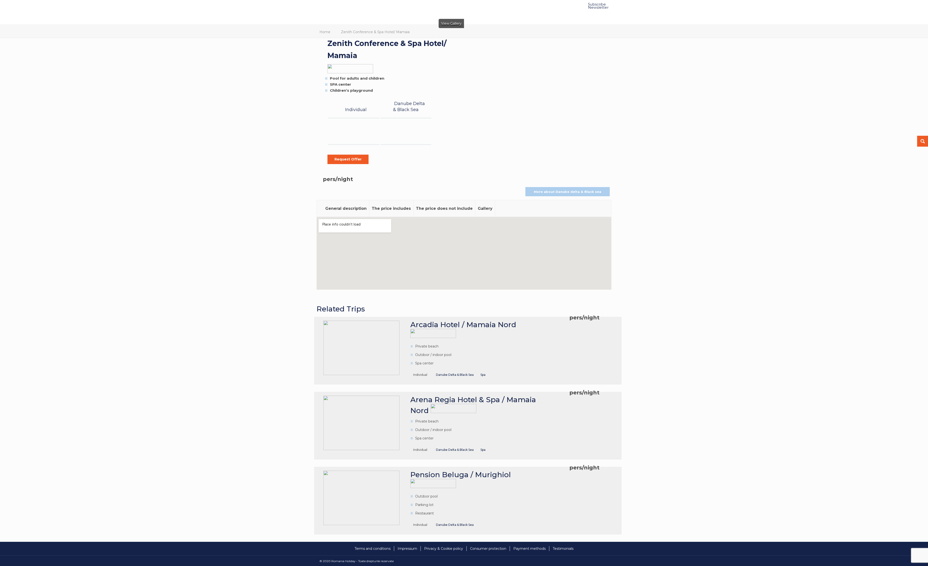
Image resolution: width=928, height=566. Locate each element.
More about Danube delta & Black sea (567, 192)
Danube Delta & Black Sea (455, 375)
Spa (483, 375)
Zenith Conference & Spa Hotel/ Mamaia (375, 32)
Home (324, 32)
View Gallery (451, 23)
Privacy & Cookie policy (443, 548)
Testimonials (563, 548)
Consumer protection (488, 548)
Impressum (407, 548)
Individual (356, 109)
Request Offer (348, 159)
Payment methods (529, 548)
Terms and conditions (373, 548)
